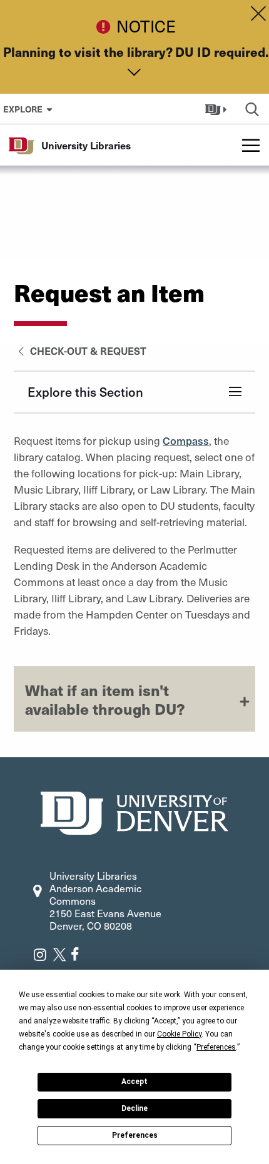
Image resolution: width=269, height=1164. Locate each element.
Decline (134, 1108)
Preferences (135, 1135)
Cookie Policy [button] (179, 1034)
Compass (186, 440)
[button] (217, 109)
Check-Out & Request (87, 350)
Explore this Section (85, 391)
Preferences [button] (216, 1047)
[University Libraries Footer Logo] (134, 811)
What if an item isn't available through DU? (105, 699)
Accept (134, 1081)
